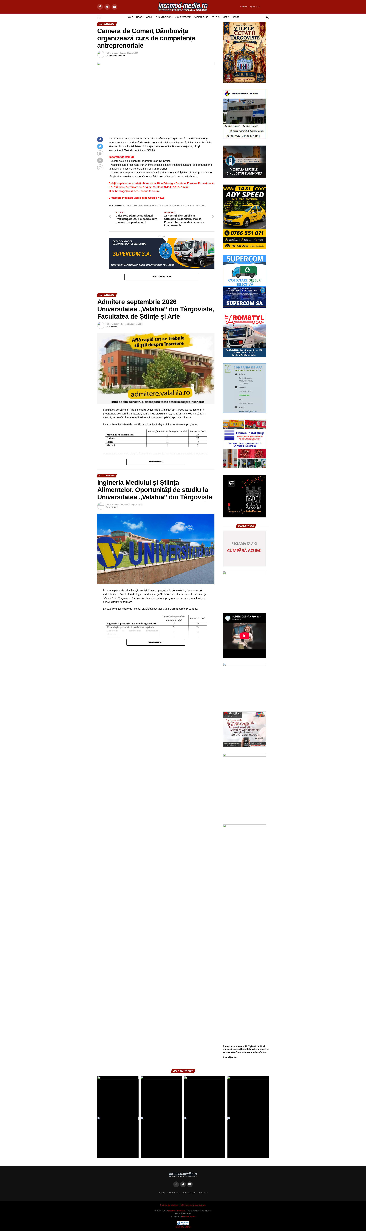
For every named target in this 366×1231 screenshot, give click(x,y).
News (139, 17)
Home (162, 1192)
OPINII (149, 17)
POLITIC (215, 17)
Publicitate (188, 1192)
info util (201, 206)
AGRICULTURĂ (201, 17)
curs (165, 206)
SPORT (235, 17)
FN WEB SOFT (188, 1216)
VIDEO (226, 17)
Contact (202, 1192)
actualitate (130, 206)
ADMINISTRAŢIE (183, 17)
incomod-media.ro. (177, 1211)
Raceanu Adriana (117, 56)
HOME (130, 17)
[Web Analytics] (183, 1224)
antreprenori (147, 206)
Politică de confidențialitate (193, 1205)
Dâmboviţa (176, 206)
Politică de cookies (169, 1205)
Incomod (113, 326)
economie (189, 206)
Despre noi (173, 1192)
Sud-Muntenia (163, 17)
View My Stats (183, 1227)
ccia (158, 206)
